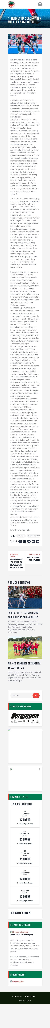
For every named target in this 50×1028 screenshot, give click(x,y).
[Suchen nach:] (25, 695)
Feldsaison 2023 (34, 536)
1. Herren (21, 536)
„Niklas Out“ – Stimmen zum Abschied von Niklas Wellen (23, 615)
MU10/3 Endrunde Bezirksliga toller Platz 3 (24, 665)
